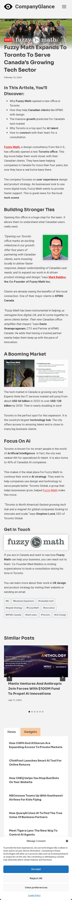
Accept (36, 869)
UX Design (60, 615)
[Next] (62, 677)
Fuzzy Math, (12, 147)
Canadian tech (46, 601)
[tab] (29, 712)
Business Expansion (23, 601)
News (8, 40)
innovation (49, 608)
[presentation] (36, 661)
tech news (31, 615)
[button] (67, 841)
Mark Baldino (57, 277)
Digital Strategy (14, 608)
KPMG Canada (13, 615)
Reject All (36, 878)
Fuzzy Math (50, 490)
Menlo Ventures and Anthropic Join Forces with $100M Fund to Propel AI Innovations (35, 689)
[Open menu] (64, 6)
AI (7, 601)
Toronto (45, 615)
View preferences (36, 887)
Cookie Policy (34, 895)
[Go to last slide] (9, 677)
